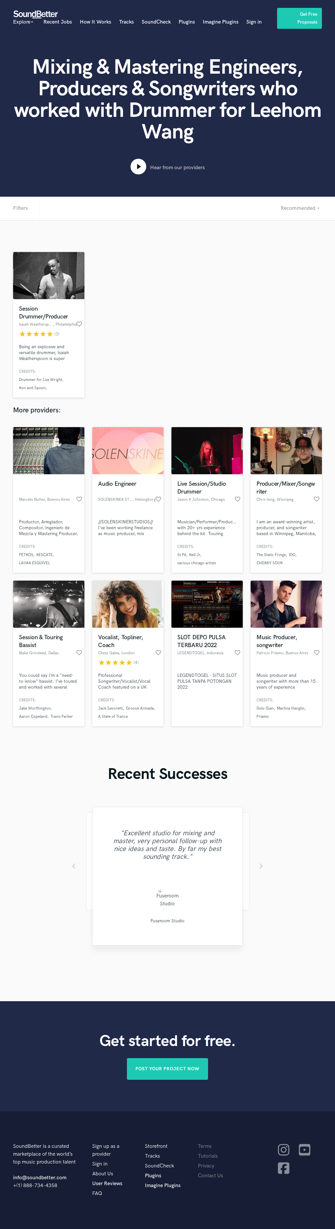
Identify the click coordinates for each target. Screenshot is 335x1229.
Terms (205, 1146)
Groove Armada (140, 708)
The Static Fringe (271, 554)
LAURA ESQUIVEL (34, 563)
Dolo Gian (265, 708)
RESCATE (44, 554)
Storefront (156, 1146)
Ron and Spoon (32, 388)
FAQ (97, 1193)
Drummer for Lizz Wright (40, 379)
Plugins (187, 22)
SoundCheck (156, 22)
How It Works (95, 22)
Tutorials (208, 1156)
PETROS (26, 554)
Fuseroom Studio (167, 921)
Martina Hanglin (291, 708)
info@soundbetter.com (39, 1178)
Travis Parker (61, 716)
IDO (292, 554)
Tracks (126, 22)
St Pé (181, 554)
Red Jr (194, 554)
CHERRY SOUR (269, 563)
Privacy (206, 1166)
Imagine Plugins (220, 22)
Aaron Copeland (33, 716)
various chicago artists (196, 563)
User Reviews (107, 1184)
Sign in (254, 22)
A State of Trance (113, 716)
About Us (102, 1174)
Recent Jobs (58, 22)
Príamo (262, 716)
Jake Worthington (35, 708)
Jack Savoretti (110, 708)
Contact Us (210, 1176)
